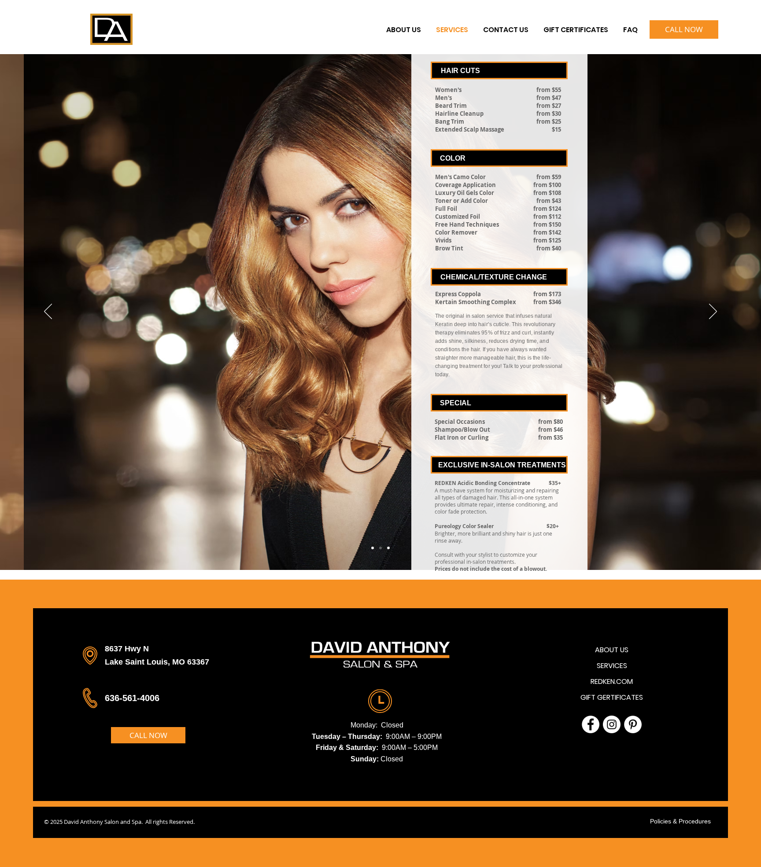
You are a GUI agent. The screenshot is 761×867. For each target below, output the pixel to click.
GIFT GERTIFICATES (611, 697)
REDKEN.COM (612, 681)
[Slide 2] (380, 548)
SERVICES (612, 666)
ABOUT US (611, 650)
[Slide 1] (372, 548)
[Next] (713, 312)
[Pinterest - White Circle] (633, 724)
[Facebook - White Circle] (590, 724)
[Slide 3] (388, 548)
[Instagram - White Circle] (612, 724)
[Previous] (48, 312)
